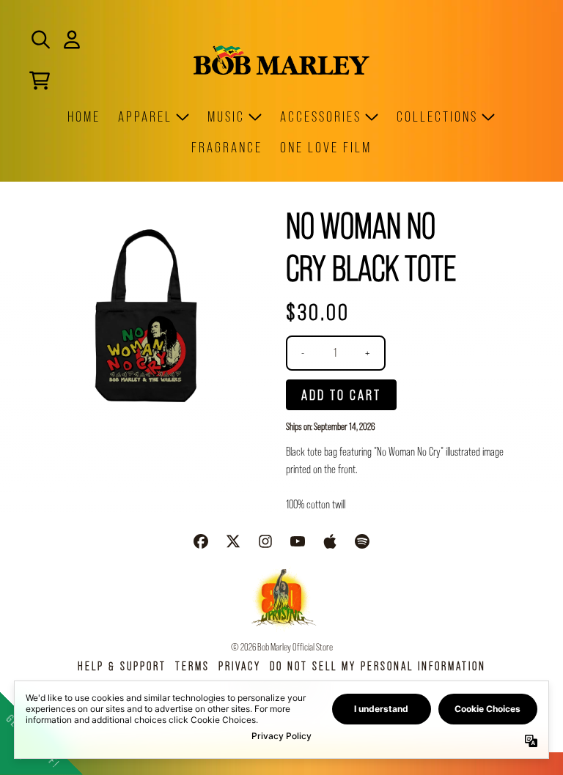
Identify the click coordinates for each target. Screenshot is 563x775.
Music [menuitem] (226, 116)
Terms (192, 666)
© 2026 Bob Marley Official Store (282, 647)
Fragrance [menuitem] (226, 147)
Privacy (239, 666)
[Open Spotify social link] (362, 541)
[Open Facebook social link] (201, 541)
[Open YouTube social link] (298, 541)
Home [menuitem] (83, 116)
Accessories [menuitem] (320, 116)
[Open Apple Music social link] (330, 541)
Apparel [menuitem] (145, 116)
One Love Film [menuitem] (326, 147)
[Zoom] (146, 315)
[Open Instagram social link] (265, 541)
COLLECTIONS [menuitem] (437, 116)
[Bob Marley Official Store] (281, 59)
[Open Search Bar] (39, 39)
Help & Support (122, 666)
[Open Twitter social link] (233, 541)
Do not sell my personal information (378, 666)
